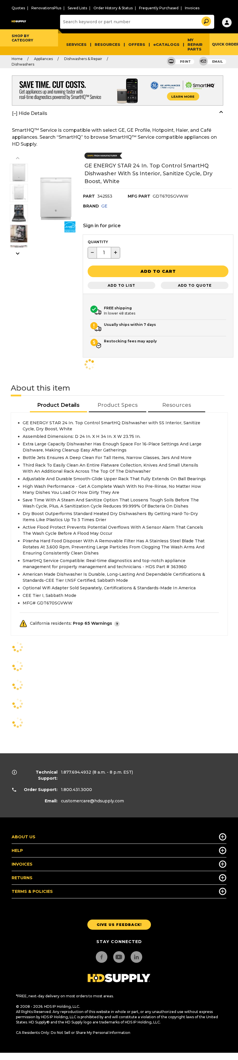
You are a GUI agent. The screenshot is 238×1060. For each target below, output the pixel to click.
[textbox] (104, 252)
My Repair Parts (195, 44)
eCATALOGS (166, 44)
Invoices (192, 8)
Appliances (43, 59)
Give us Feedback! (119, 924)
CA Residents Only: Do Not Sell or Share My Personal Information (73, 1032)
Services (76, 44)
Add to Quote (195, 285)
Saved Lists (77, 8)
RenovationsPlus (46, 8)
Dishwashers (23, 64)
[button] (206, 20)
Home (17, 59)
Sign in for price (102, 225)
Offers (136, 44)
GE (104, 206)
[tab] (58, 405)
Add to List (121, 285)
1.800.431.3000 (76, 789)
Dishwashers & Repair (83, 59)
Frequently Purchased (158, 8)
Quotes (18, 8)
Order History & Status (113, 8)
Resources (107, 44)
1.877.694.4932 (76, 772)
